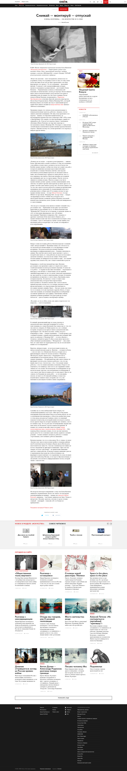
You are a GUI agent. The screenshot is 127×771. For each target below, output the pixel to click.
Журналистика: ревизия (82, 709)
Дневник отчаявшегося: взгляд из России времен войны (25, 670)
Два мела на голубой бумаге (26, 536)
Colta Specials (78, 5)
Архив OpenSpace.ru (45, 711)
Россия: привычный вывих (21, 571)
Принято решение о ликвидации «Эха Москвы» (88, 137)
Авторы (54, 709)
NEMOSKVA (80, 734)
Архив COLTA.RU (44, 714)
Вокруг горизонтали (82, 711)
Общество (66, 5)
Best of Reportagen (81, 736)
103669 (52, 588)
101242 (102, 593)
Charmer (59, 768)
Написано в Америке (82, 742)
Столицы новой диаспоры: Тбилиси (75, 574)
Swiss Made (80, 747)
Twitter (68, 711)
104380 (27, 633)
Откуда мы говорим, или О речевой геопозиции (50, 619)
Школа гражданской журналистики (85, 751)
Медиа (61, 5)
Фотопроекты (43, 709)
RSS (68, 714)
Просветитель (80, 727)
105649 (100, 643)
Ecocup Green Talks (81, 723)
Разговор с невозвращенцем (23, 618)
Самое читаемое (57, 524)
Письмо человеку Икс (76, 667)
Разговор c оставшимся (46, 574)
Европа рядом (80, 738)
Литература (52, 5)
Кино (16, 5)
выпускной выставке (57, 104)
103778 (51, 637)
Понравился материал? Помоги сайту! (41, 507)
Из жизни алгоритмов (82, 720)
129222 (102, 673)
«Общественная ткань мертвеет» (23, 574)
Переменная (80, 740)
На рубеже (79, 729)
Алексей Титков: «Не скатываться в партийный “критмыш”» (100, 620)
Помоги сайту (25, 1)
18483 (25, 588)
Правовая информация (45, 768)
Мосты (79, 716)
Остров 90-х (80, 754)
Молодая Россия (81, 714)
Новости (42, 707)
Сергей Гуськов (65, 22)
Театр (57, 5)
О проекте (17, 1)
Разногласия (80, 749)
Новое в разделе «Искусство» (29, 524)
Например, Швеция (82, 731)
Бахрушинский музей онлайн (84, 762)
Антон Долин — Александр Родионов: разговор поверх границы (51, 670)
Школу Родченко (57, 193)
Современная (30, 5)
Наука (72, 5)
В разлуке (42, 571)
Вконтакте (69, 707)
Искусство (21, 5)
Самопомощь (80, 725)
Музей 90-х (80, 756)
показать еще (63, 698)
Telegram (69, 709)
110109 (50, 691)
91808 (75, 679)
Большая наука (80, 745)
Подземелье (96, 667)
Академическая (42, 5)
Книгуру (79, 760)
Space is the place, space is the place (99, 574)
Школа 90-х (80, 758)
